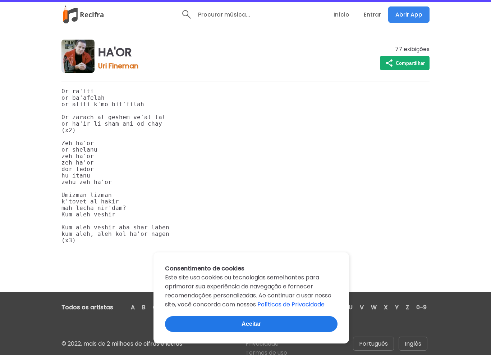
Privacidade (262, 344)
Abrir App (408, 14)
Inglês (413, 344)
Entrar (372, 14)
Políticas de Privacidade (291, 304)
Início (341, 14)
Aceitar (251, 324)
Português (373, 344)
